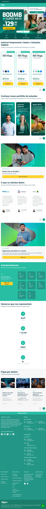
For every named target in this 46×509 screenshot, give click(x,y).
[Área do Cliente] (40, 5)
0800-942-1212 (30, 455)
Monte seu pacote (23, 176)
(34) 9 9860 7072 (30, 429)
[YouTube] (8, 434)
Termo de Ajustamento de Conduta (15, 491)
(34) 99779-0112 (30, 451)
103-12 (28, 444)
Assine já (8, 83)
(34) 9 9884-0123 (30, 440)
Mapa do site (22, 413)
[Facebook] (2, 434)
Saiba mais (23, 257)
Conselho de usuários (17, 480)
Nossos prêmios (4, 479)
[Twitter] (11, 434)
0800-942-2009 (41, 423)
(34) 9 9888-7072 (30, 423)
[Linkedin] (13, 434)
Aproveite (6, 132)
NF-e (13, 486)
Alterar (36, 12)
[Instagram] (5, 434)
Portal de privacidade (17, 478)
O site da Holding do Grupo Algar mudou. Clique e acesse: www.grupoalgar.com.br (22, 8)
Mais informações (7, 74)
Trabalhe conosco (5, 476)
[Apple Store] (25, 483)
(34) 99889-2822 (30, 461)
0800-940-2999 (30, 464)
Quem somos (4, 474)
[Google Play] (28, 483)
